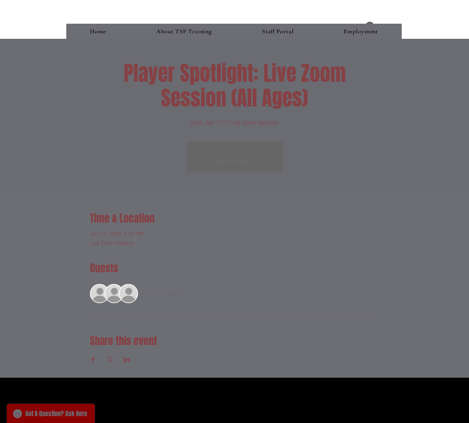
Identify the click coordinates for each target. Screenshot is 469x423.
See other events (234, 161)
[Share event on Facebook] (93, 359)
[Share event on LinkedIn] (127, 359)
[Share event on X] (110, 359)
